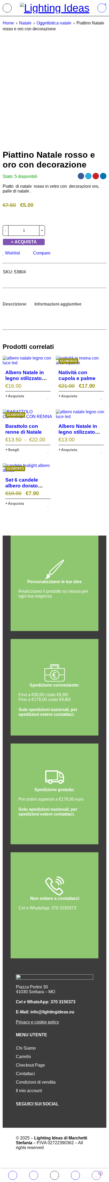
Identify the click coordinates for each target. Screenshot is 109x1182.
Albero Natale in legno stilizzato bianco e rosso (77, 432)
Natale (25, 23)
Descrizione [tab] (14, 304)
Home (8, 23)
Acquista (26, 242)
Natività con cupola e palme (77, 375)
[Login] (75, 1175)
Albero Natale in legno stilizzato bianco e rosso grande (24, 381)
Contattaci (25, 1073)
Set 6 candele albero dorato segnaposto (21, 485)
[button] (14, 396)
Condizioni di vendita (36, 1082)
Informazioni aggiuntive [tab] (57, 304)
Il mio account (29, 1090)
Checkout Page (30, 1065)
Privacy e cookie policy (37, 1022)
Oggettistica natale (54, 23)
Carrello (23, 1056)
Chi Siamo (26, 1048)
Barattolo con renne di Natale (23, 429)
